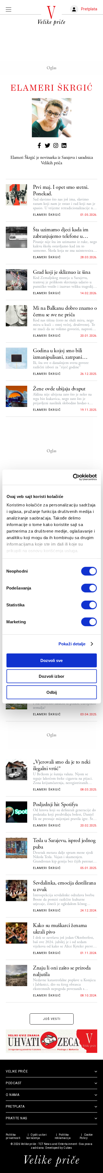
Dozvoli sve (51, 660)
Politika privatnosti (13, 1136)
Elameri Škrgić (47, 215)
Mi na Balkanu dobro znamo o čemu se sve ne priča (65, 311)
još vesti (51, 1019)
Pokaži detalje (72, 644)
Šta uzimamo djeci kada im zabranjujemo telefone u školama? (60, 233)
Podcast (14, 1083)
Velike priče (28, 1143)
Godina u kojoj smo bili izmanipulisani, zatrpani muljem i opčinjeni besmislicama (57, 354)
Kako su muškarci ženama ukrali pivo (60, 928)
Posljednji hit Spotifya (55, 804)
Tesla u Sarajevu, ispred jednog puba (64, 843)
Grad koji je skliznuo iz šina (61, 272)
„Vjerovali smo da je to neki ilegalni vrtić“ (61, 765)
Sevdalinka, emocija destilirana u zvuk (64, 886)
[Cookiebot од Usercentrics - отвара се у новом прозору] (73, 477)
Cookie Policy (86, 1136)
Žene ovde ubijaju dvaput (59, 389)
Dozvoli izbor (51, 676)
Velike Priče (17, 1071)
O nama (12, 1095)
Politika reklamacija (63, 1136)
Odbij (51, 692)
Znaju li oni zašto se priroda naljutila (61, 971)
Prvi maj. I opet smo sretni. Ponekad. (61, 190)
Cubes (67, 1147)
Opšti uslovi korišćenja (36, 1136)
